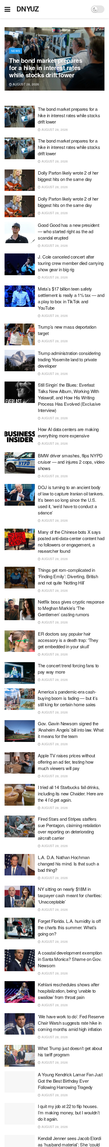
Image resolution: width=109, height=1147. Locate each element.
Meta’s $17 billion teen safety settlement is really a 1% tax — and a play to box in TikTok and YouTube (71, 298)
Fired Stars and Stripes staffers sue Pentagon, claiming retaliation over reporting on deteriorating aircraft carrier (69, 828)
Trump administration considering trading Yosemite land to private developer (69, 359)
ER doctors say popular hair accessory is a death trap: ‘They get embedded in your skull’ (68, 639)
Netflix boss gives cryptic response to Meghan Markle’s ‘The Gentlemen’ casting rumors (71, 607)
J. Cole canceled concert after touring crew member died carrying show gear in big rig (71, 262)
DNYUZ (27, 9)
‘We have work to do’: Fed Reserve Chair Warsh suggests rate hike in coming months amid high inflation (71, 1022)
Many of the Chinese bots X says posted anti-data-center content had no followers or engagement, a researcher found (71, 541)
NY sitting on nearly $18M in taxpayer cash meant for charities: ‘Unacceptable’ (70, 895)
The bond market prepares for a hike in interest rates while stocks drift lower (45, 67)
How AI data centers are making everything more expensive (68, 432)
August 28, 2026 (25, 84)
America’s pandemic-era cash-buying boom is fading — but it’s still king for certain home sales (67, 697)
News (15, 51)
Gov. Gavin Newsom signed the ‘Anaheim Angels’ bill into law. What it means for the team (70, 729)
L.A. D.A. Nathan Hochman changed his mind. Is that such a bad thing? (68, 863)
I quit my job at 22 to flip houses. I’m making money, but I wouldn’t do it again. (68, 1112)
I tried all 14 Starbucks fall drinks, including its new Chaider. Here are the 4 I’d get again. (70, 793)
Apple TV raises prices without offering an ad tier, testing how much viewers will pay (66, 761)
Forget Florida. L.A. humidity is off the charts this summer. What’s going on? (69, 927)
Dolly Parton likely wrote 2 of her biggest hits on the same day (68, 175)
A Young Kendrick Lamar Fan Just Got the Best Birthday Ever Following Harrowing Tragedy (70, 1080)
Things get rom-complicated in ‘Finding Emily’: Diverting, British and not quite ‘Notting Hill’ (68, 576)
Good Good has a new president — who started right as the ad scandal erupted (68, 231)
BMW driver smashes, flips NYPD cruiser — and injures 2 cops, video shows (71, 461)
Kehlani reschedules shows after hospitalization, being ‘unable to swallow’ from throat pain (68, 990)
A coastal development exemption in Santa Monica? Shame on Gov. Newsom (70, 958)
